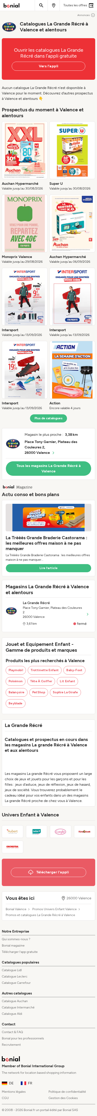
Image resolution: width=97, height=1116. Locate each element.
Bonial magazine (13, 945)
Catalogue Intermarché (18, 1007)
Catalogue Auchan (15, 1001)
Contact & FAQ (12, 1032)
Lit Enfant (67, 681)
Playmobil (16, 670)
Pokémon (16, 681)
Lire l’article (48, 568)
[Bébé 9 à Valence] (36, 831)
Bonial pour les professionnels (23, 1038)
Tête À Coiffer (41, 681)
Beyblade (16, 703)
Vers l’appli (48, 66)
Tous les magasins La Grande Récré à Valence (48, 468)
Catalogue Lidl (12, 970)
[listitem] (25, 156)
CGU (5, 1098)
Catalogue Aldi (12, 1014)
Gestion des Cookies (63, 1098)
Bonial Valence (16, 909)
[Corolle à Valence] (60, 831)
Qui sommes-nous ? (16, 939)
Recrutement (11, 1045)
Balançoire (17, 692)
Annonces (83, 15)
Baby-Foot (74, 670)
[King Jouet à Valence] (84, 831)
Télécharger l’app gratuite (20, 952)
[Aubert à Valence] (12, 831)
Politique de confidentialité (67, 1092)
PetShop (38, 692)
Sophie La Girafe (65, 692)
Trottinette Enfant (45, 670)
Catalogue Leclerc (15, 976)
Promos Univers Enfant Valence (54, 909)
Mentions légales (14, 1092)
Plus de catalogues (48, 418)
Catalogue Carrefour (16, 983)
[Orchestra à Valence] (12, 847)
